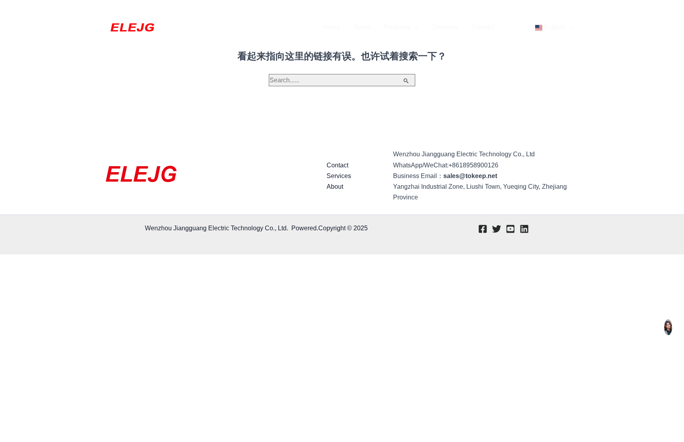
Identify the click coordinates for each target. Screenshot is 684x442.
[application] (414, 27)
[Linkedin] (576, 10)
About (335, 186)
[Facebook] (540, 10)
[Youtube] (510, 228)
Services (339, 176)
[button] (495, 10)
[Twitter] (552, 10)
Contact (337, 165)
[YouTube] (564, 10)
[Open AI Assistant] (668, 327)
